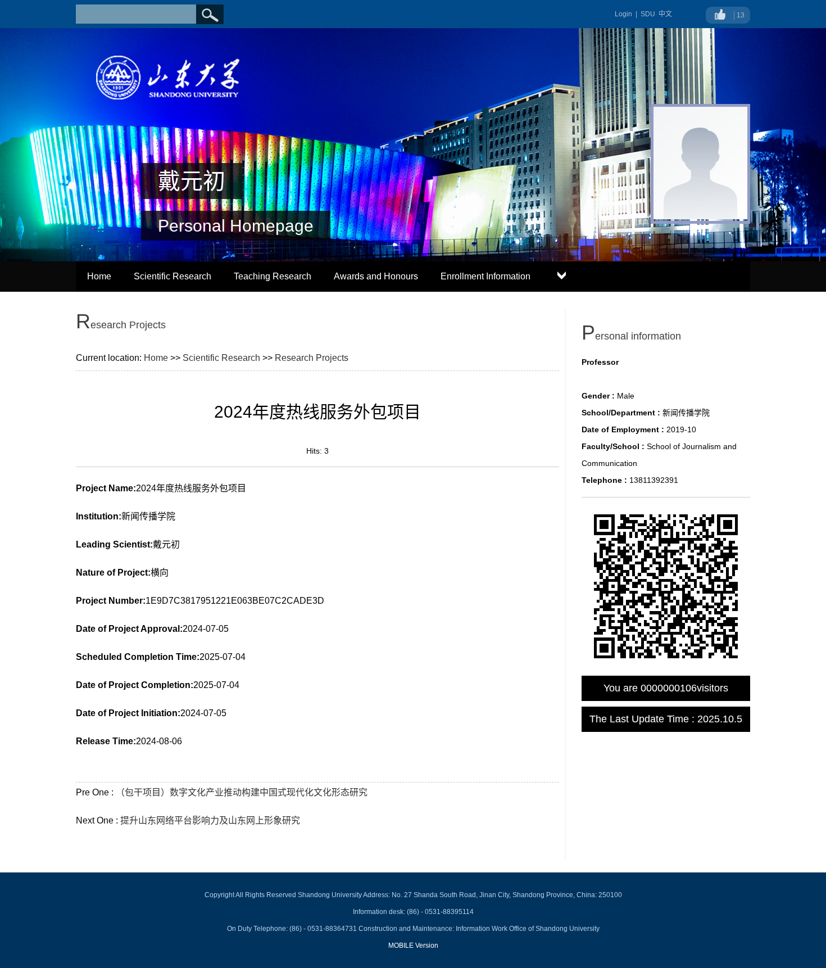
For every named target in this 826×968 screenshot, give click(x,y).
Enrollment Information (485, 276)
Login (623, 14)
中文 (665, 14)
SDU (648, 14)
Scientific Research (172, 276)
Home (99, 276)
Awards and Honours (376, 276)
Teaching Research (272, 276)
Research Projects (311, 358)
